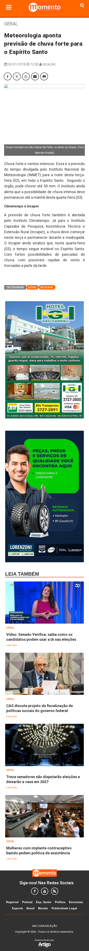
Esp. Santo (43, 902)
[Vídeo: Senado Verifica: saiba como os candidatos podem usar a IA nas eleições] (44, 602)
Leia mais (11, 645)
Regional (47, 287)
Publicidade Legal (64, 908)
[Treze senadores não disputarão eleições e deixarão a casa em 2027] (44, 745)
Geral (11, 23)
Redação (49, 64)
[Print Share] (44, 76)
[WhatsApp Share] (26, 76)
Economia (76, 902)
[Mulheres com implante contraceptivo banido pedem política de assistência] (44, 816)
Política (60, 902)
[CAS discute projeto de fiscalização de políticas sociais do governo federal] (44, 674)
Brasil (30, 908)
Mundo (43, 908)
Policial (27, 902)
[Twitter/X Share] (17, 76)
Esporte (17, 908)
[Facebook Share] (8, 76)
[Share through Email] (35, 76)
